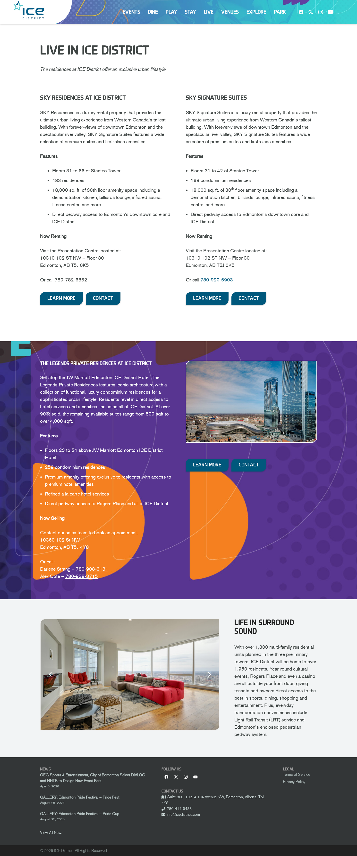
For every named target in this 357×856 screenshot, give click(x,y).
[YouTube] (330, 12)
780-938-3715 (81, 576)
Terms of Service (296, 774)
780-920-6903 (216, 280)
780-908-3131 (92, 569)
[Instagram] (320, 12)
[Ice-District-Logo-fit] (28, 10)
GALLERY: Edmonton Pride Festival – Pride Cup (79, 813)
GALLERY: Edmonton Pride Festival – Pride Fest (79, 797)
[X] (311, 12)
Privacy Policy (294, 781)
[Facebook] (301, 12)
